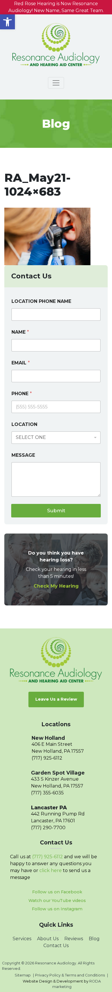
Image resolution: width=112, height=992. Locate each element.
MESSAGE (23, 455)
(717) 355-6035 (47, 793)
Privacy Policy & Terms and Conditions (70, 975)
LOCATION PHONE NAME (41, 301)
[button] (7, 21)
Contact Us (56, 945)
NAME (20, 332)
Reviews (73, 938)
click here (50, 870)
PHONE (21, 393)
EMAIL (20, 363)
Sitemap (23, 975)
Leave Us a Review (56, 699)
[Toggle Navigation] (56, 83)
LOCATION (24, 424)
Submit (56, 510)
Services (22, 938)
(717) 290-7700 (48, 827)
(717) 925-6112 (47, 758)
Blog (94, 938)
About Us (48, 938)
